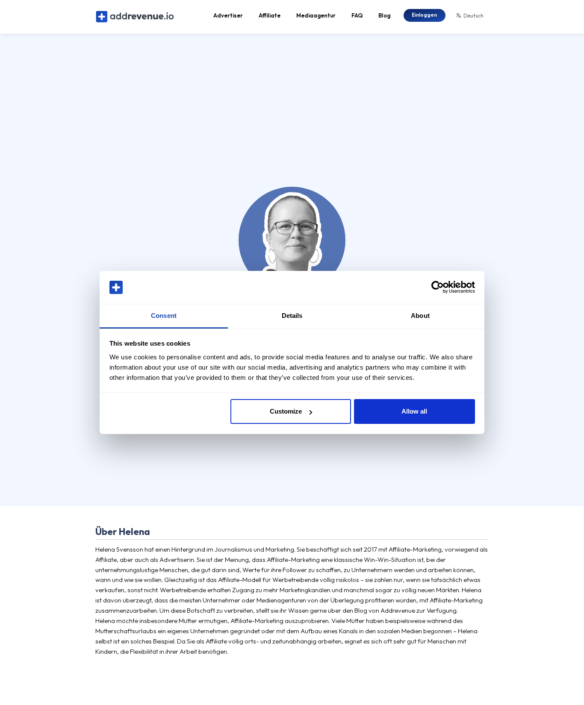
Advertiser (228, 15)
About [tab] (420, 315)
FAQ (357, 15)
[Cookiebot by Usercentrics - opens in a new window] (437, 287)
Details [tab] (292, 315)
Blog (384, 15)
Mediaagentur (316, 15)
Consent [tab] (164, 315)
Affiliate (269, 15)
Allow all (414, 411)
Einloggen (424, 15)
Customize (286, 411)
